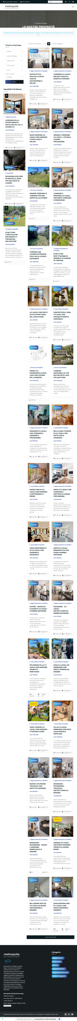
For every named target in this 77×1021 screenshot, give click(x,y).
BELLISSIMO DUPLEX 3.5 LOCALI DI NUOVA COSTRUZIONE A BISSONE (38, 906)
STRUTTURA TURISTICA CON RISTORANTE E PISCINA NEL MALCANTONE (11, 237)
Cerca (14, 82)
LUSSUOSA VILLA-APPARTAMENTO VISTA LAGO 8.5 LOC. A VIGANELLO (14, 123)
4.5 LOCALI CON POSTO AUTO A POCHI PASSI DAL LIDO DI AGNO (39, 314)
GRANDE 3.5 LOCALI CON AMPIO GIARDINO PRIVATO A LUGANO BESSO (61, 846)
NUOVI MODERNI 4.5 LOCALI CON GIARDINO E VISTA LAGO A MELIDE (38, 138)
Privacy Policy (8, 1005)
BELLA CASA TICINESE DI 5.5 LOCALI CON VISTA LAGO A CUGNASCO (62, 434)
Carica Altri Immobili (50, 937)
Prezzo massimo (10, 74)
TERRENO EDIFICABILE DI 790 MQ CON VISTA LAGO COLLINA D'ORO (61, 374)
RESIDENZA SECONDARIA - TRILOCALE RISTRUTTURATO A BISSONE (60, 788)
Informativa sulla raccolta (24, 1019)
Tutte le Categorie (59, 976)
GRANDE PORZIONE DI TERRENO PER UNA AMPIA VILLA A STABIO (38, 196)
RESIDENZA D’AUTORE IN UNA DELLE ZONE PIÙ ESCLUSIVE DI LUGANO (14, 179)
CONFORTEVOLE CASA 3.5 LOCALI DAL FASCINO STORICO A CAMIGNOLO (62, 315)
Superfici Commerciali (60, 972)
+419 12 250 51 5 (26, 2)
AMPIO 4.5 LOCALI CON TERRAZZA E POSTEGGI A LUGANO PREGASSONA (62, 493)
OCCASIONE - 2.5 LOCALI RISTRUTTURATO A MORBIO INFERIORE (61, 610)
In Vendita (34, 51)
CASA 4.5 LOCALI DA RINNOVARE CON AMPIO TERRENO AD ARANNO (61, 668)
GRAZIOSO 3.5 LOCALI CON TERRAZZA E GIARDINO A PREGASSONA (38, 434)
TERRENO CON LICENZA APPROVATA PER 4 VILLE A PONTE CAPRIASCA (38, 255)
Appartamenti (58, 958)
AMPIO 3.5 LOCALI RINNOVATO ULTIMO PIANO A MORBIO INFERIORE (61, 551)
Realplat (48, 1014)
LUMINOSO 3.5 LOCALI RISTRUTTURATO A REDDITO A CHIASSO (62, 76)
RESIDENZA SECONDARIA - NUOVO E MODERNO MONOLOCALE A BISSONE (38, 847)
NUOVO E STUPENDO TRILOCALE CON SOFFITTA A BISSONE (38, 786)
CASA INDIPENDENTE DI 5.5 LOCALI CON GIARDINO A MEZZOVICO (38, 551)
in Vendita (9, 111)
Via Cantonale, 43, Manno (11, 2)
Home (32, 23)
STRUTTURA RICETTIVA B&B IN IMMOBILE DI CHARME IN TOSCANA (62, 257)
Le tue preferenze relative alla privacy (45, 1019)
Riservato (34, 704)
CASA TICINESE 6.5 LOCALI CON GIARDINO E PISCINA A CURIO (38, 729)
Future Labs (55, 1014)
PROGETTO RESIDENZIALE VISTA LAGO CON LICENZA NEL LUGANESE (38, 374)
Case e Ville (57, 961)
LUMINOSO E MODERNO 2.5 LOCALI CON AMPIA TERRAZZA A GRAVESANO (62, 197)
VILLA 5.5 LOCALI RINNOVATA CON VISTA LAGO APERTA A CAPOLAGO (62, 730)
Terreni (55, 965)
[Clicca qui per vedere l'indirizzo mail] (14, 1003)
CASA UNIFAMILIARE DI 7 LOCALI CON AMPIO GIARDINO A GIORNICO (61, 906)
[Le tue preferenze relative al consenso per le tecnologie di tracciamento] (2, 1018)
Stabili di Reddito (59, 969)
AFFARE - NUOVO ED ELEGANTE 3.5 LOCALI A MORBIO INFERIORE (38, 609)
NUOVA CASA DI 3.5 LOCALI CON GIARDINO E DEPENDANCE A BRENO (38, 493)
